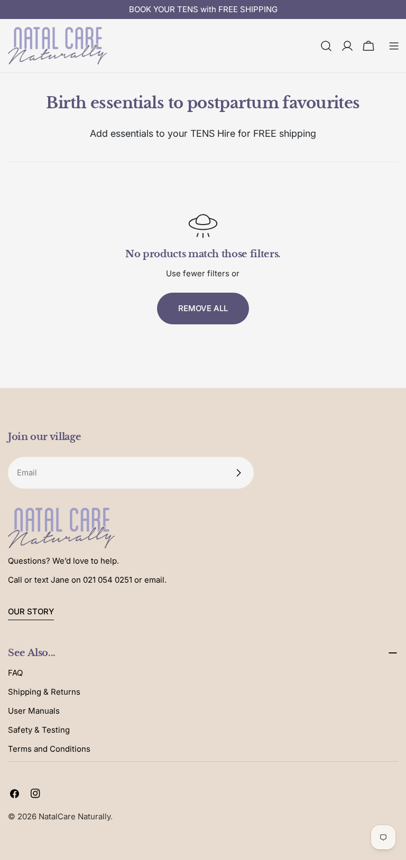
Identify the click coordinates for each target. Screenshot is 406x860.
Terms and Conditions (49, 749)
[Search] (326, 46)
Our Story (31, 611)
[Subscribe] (238, 473)
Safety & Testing (39, 730)
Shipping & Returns (44, 692)
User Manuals (34, 711)
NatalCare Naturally (74, 816)
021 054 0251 (107, 580)
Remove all (203, 308)
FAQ (15, 673)
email (154, 580)
